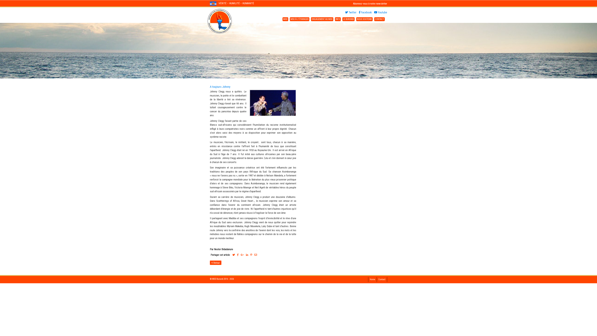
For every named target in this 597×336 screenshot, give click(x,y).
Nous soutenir (364, 19)
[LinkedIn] (247, 254)
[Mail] (255, 254)
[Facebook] (237, 254)
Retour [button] (216, 262)
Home (372, 279)
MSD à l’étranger (300, 19)
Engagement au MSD (322, 19)
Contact (379, 19)
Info (338, 19)
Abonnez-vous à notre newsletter (370, 3)
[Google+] (242, 254)
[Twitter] (233, 254)
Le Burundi (348, 19)
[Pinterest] (251, 254)
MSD (285, 19)
